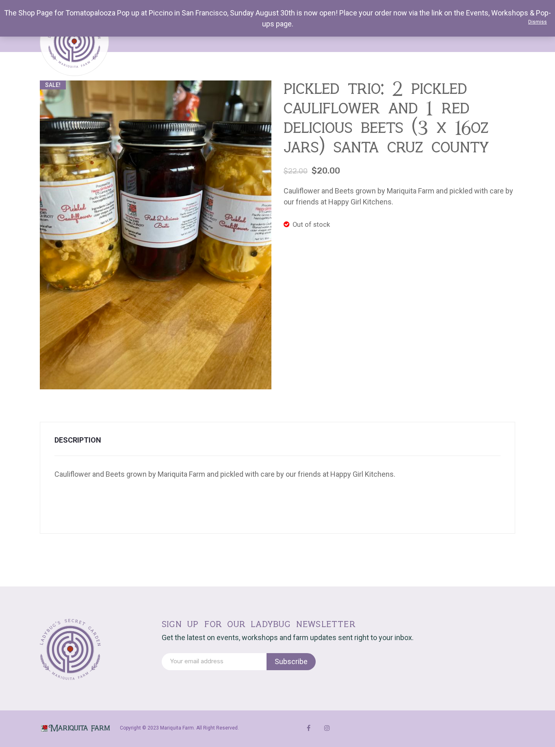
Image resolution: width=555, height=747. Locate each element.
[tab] (82, 439)
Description (77, 440)
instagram (327, 728)
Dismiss (537, 22)
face (308, 728)
